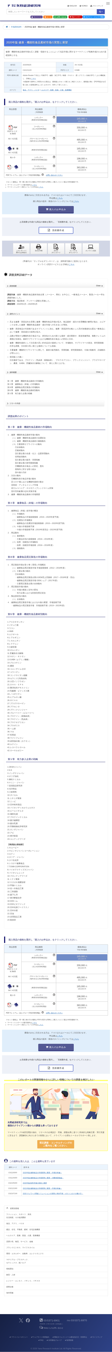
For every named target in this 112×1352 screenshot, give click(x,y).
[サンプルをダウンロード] (73, 248)
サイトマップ (98, 6)
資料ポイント (56, 313)
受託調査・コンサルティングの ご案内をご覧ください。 (55, 1144)
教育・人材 (10, 1275)
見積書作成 (57, 230)
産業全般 (9, 1287)
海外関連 (9, 1293)
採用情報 (70, 1340)
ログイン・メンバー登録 (95, 17)
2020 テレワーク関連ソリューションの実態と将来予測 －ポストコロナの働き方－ (53, 1194)
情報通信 (9, 1269)
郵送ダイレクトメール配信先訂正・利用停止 (70, 1337)
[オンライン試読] (90, 248)
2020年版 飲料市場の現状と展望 (35, 1183)
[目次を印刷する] (38, 248)
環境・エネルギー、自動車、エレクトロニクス (25, 1254)
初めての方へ (76, 17)
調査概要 (56, 286)
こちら (33, 78)
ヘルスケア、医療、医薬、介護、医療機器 (56, 90)
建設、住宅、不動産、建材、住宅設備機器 (23, 1229)
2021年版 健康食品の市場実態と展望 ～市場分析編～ (42, 1188)
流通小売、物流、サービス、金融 (19, 1242)
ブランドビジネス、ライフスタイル (20, 1248)
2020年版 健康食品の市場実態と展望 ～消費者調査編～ (43, 1178)
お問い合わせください (54, 175)
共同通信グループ (54, 1340)
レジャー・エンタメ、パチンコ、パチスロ (23, 1281)
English (73, 6)
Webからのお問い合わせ (53, 1328)
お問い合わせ (61, 17)
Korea (85, 6)
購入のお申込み (57, 209)
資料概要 (56, 372)
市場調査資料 (16, 27)
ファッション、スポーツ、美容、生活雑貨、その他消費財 (19, 1215)
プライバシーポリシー (19, 1337)
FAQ (41, 1340)
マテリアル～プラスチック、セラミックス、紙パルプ (17, 1261)
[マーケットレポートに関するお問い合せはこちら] (21, 248)
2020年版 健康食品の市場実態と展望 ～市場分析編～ (42, 1173)
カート (49, 17)
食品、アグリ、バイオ (31, 90)
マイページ (37, 17)
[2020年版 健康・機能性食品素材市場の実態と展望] (56, 248)
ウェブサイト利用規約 (41, 1337)
